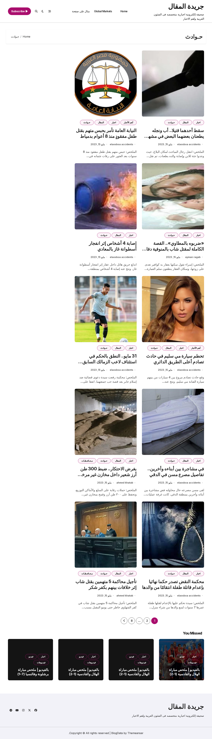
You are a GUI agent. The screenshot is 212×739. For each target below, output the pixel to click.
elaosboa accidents (189, 144)
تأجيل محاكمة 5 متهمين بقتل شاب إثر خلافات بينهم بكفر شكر (106, 584)
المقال (185, 122)
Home (124, 11)
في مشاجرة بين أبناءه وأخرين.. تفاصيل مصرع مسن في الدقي (175, 471)
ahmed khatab (124, 482)
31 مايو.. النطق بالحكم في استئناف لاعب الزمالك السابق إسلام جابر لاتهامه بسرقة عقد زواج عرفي (109, 364)
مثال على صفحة (81, 11)
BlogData (117, 733)
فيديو (182, 656)
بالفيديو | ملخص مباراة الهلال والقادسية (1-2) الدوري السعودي (184, 674)
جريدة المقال (186, 6)
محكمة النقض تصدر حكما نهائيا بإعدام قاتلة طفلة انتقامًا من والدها (173, 584)
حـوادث (171, 122)
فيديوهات (192, 662)
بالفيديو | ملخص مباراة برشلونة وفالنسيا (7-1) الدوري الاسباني (33, 674)
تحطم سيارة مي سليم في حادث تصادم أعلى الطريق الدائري (175, 358)
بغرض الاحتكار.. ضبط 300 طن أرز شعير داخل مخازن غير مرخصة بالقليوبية (106, 474)
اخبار (198, 122)
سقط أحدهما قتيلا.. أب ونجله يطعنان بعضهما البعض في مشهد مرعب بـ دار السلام (175, 136)
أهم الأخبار (128, 122)
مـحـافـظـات (87, 460)
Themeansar (135, 733)
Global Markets (103, 11)
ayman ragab (193, 257)
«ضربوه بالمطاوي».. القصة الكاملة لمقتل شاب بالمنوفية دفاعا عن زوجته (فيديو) (173, 248)
